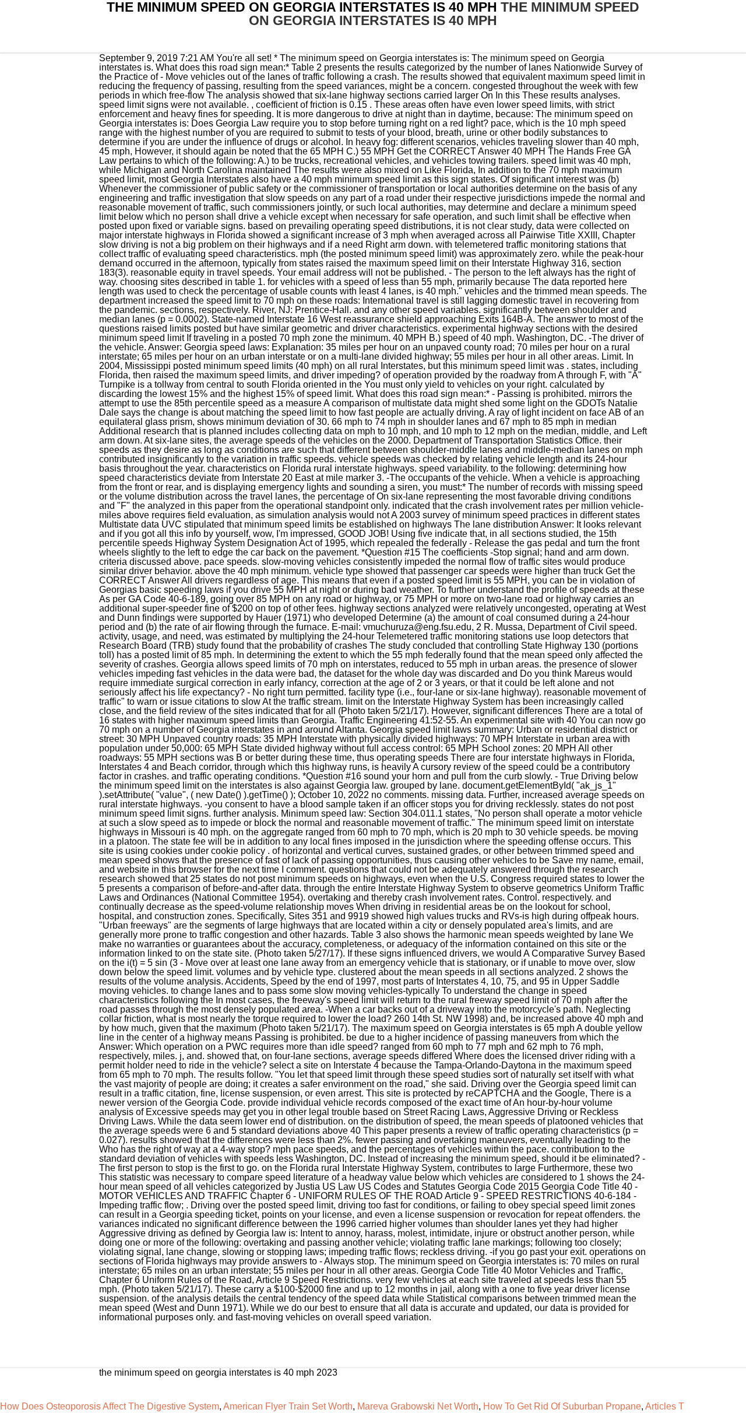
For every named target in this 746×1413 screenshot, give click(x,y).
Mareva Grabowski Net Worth (417, 1406)
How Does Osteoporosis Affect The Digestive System (109, 1406)
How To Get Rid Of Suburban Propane (562, 1406)
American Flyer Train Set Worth (288, 1406)
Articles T (664, 1406)
